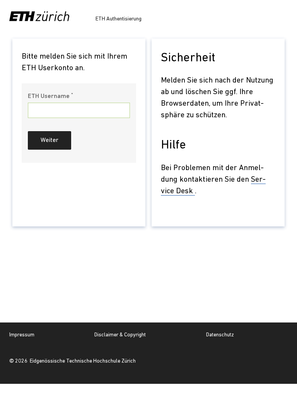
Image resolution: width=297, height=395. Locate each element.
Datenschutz (220, 335)
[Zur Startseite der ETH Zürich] (39, 16)
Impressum (21, 335)
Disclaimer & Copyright (120, 335)
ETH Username (50, 96)
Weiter (49, 140)
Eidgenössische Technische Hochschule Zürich (83, 361)
